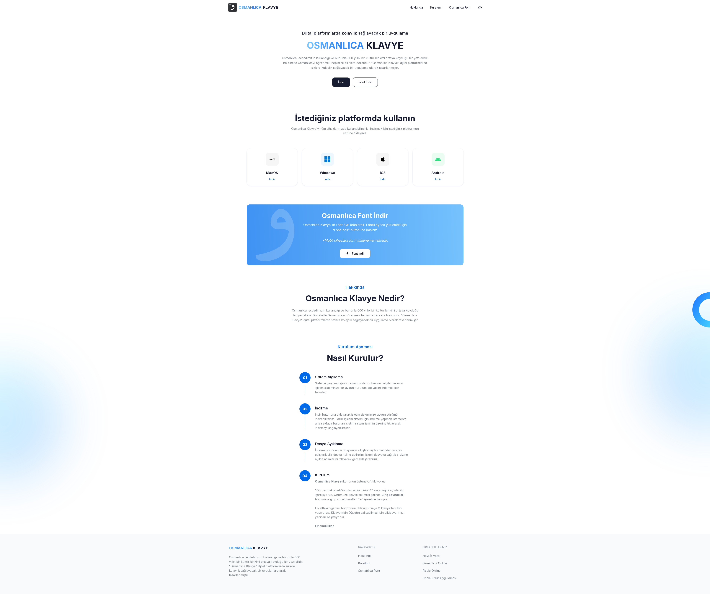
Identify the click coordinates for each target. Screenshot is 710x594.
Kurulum (436, 7)
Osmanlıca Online (434, 563)
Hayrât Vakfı (431, 556)
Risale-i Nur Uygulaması (439, 578)
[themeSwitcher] (480, 7)
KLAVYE (258, 7)
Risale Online (431, 570)
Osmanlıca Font (459, 7)
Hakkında (416, 7)
